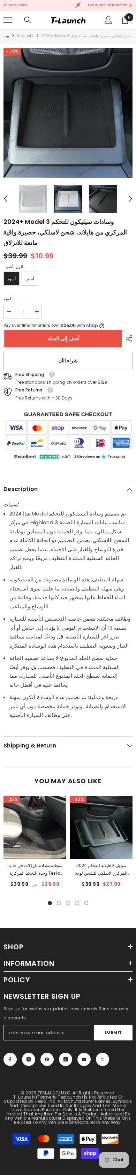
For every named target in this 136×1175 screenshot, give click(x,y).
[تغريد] (102, 1059)
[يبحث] (27, 20)
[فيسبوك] (10, 1059)
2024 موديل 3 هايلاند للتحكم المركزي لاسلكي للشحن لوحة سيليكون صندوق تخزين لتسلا (101, 869)
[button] (5, 198)
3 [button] (68, 903)
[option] (68, 113)
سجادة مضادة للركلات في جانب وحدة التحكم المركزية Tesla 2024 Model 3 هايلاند (34, 869)
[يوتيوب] (84, 1059)
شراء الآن (68, 360)
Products (25, 36)
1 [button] (50, 903)
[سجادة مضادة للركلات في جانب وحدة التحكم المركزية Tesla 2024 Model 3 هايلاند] (34, 827)
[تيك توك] (65, 1059)
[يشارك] (127, 338)
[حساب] (108, 20)
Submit (113, 1032)
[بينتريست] (47, 1059)
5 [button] (86, 903)
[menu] (7, 20)
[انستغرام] (28, 1059)
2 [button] (59, 903)
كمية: (8, 298)
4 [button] (77, 903)
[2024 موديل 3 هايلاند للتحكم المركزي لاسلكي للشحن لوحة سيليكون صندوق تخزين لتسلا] (101, 827)
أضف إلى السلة (62, 338)
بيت (6, 36)
